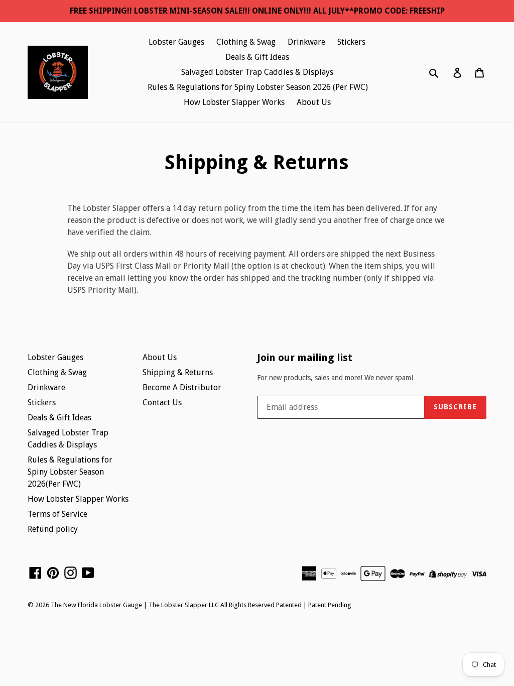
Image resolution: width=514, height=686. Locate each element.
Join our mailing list (304, 358)
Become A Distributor (182, 387)
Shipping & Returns (178, 372)
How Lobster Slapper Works (234, 102)
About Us (314, 102)
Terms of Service (57, 514)
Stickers (351, 42)
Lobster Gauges (176, 42)
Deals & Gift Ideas (257, 57)
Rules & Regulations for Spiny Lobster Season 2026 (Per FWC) (258, 87)
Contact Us (162, 402)
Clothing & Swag (246, 42)
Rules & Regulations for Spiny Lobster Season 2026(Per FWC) (70, 472)
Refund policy (53, 529)
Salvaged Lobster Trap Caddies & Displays (257, 72)
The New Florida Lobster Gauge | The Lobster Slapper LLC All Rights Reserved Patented (176, 605)
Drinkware (306, 42)
